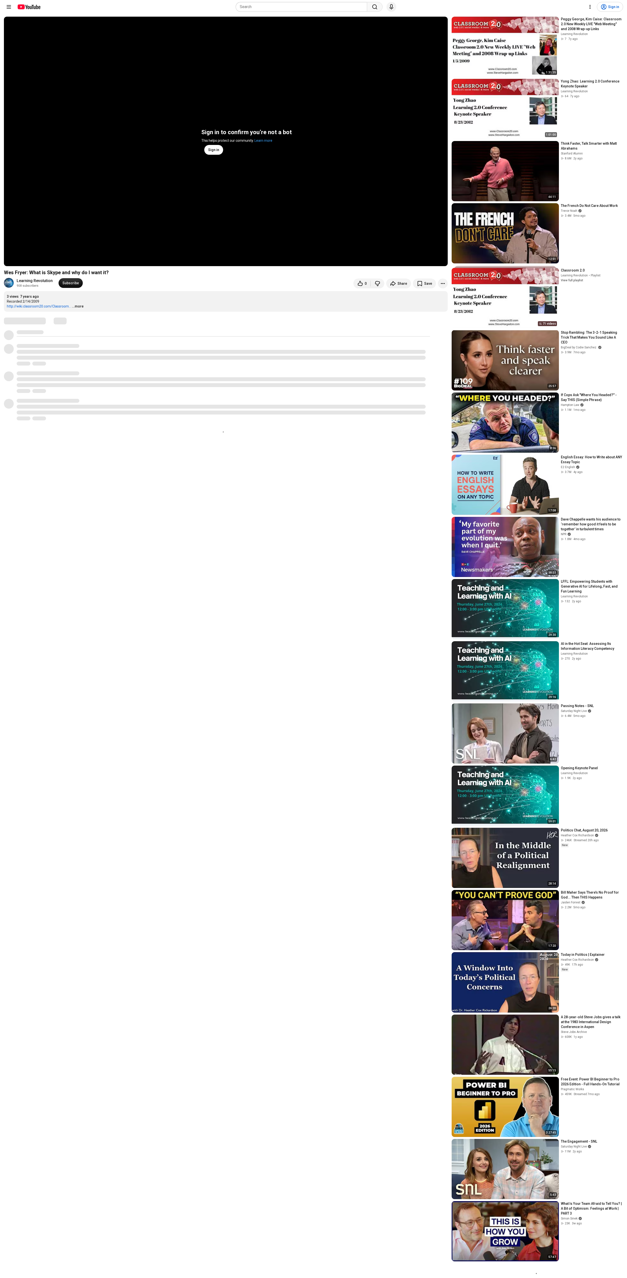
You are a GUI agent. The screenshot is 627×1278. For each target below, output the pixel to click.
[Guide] (9, 7)
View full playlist (572, 280)
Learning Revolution (35, 280)
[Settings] (590, 7)
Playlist (596, 275)
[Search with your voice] (391, 7)
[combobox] (303, 7)
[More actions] (443, 283)
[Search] (375, 7)
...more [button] (78, 306)
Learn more (263, 140)
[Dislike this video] (377, 283)
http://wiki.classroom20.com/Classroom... (39, 306)
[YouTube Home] (29, 7)
